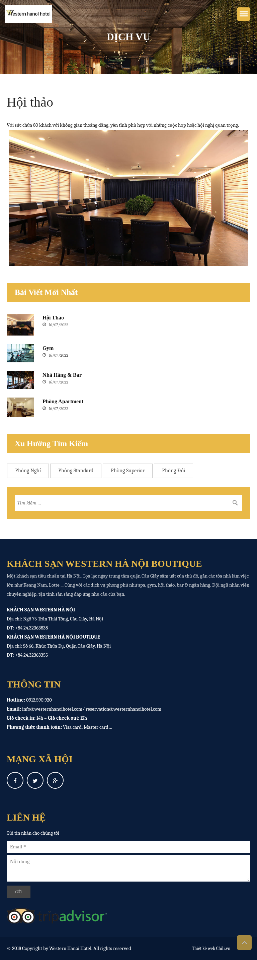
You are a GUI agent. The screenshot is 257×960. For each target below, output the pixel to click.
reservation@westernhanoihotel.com (123, 709)
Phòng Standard (75, 471)
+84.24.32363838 (31, 628)
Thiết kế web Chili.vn (211, 948)
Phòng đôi (173, 471)
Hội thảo (53, 317)
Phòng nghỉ (28, 471)
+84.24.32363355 (31, 655)
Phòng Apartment (62, 401)
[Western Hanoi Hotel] (23, 14)
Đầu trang (244, 942)
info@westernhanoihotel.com (52, 709)
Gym (48, 348)
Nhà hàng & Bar (62, 375)
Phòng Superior (128, 471)
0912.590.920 (39, 700)
